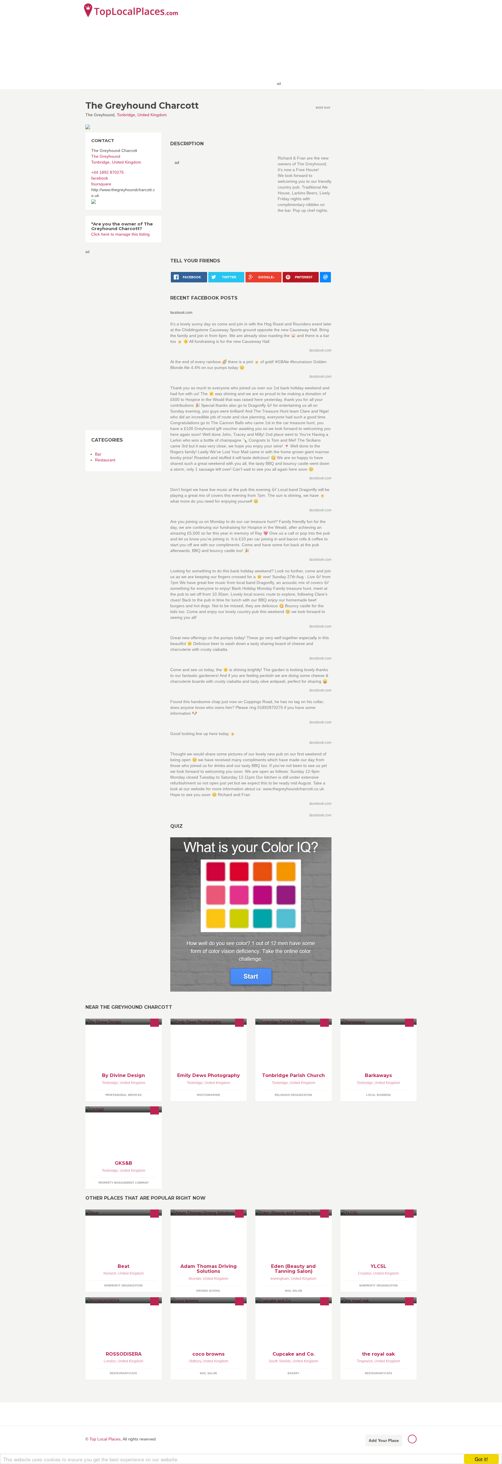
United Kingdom (152, 114)
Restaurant (105, 460)
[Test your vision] (250, 914)
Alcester (195, 1279)
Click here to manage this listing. (121, 234)
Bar (98, 454)
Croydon (365, 1273)
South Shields (280, 1361)
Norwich (109, 1273)
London (110, 1361)
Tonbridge (126, 114)
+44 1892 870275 (107, 172)
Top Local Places (105, 1439)
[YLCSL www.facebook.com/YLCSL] (378, 1212)
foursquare (101, 184)
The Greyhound (105, 156)
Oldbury (195, 1361)
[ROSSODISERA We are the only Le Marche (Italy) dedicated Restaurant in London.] (123, 1300)
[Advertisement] (350, 44)
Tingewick (365, 1361)
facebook (99, 178)
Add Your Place (384, 1440)
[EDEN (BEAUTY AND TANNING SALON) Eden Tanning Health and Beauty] (293, 1212)
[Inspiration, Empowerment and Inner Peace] (123, 1022)
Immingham (279, 1279)
